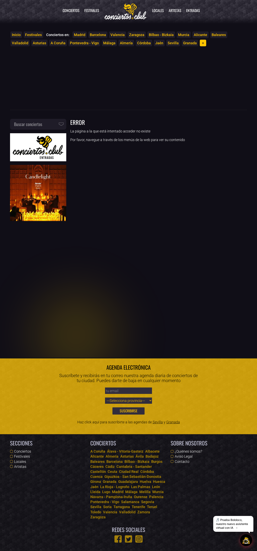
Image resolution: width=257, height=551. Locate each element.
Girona (95, 481)
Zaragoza (136, 35)
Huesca (159, 481)
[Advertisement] (128, 78)
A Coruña (58, 43)
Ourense (140, 497)
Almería (126, 43)
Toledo (95, 512)
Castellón (98, 471)
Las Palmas (140, 487)
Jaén (159, 43)
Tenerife (138, 507)
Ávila (140, 456)
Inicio (16, 35)
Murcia (183, 35)
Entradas (193, 10)
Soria (107, 507)
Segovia (147, 502)
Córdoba (144, 43)
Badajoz (152, 456)
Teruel (152, 507)
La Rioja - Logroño (114, 487)
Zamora (143, 512)
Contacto (182, 461)
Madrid (79, 35)
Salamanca (130, 502)
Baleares (219, 35)
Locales (158, 10)
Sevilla (173, 43)
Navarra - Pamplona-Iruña (111, 497)
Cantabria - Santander (134, 466)
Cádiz (110, 466)
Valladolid (20, 43)
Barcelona (98, 35)
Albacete (152, 451)
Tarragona (121, 507)
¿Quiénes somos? (188, 451)
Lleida (95, 492)
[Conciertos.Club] (126, 11)
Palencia (156, 497)
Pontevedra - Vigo (84, 43)
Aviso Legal (184, 456)
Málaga (109, 43)
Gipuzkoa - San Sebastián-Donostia (132, 476)
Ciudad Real (129, 471)
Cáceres (97, 466)
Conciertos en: (57, 35)
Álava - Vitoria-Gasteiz (125, 451)
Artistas (175, 10)
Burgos (156, 461)
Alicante (200, 35)
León (156, 487)
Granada (190, 43)
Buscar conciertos (28, 124)
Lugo (106, 492)
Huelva (145, 481)
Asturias (39, 43)
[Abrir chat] (246, 540)
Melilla (145, 492)
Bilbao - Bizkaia (161, 35)
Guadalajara (128, 481)
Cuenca (96, 476)
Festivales (91, 10)
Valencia (117, 35)
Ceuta (112, 471)
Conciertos (71, 10)
